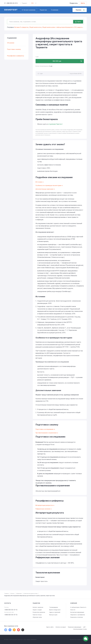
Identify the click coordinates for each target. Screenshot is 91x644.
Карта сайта (49, 627)
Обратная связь (37, 617)
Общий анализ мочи (35, 27)
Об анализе (10, 43)
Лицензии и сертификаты (77, 614)
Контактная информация (77, 612)
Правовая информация (74, 627)
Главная (6, 593)
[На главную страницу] (10, 10)
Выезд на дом (53, 614)
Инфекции (19, 593)
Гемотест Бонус (37, 614)
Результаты (73, 3)
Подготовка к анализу (14, 49)
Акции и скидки (37, 609)
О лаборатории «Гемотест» (78, 607)
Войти (83, 3)
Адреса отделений (54, 612)
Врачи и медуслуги (54, 609)
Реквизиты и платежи (76, 617)
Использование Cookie (80, 629)
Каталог (12, 593)
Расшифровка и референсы (15, 55)
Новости (72, 609)
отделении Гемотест (55, 124)
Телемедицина (53, 607)
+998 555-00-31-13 (12, 3)
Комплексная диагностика (30, 593)
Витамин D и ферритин (21, 27)
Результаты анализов (39, 612)
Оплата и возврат (61, 627)
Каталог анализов (38, 607)
